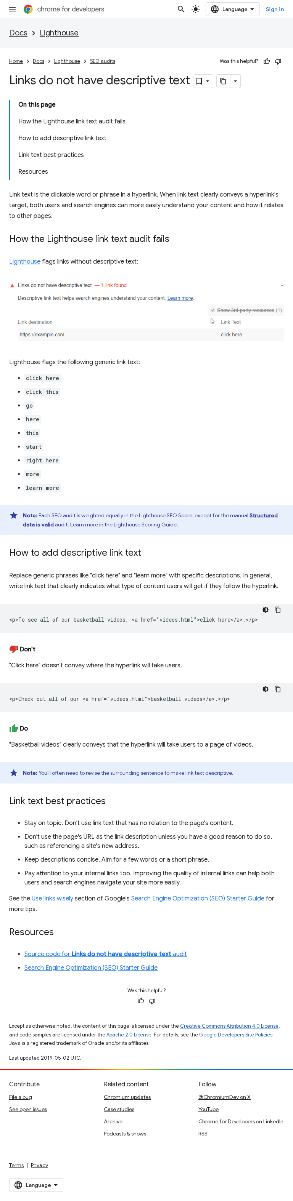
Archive (113, 1121)
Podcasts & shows (125, 1133)
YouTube (208, 1109)
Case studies (119, 1109)
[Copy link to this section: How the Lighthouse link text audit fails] (177, 239)
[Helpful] (266, 61)
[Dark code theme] (265, 610)
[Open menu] (12, 9)
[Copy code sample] (278, 610)
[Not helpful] (278, 61)
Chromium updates (127, 1097)
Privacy (39, 1165)
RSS (203, 1133)
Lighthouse (59, 33)
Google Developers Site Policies (235, 1034)
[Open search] (181, 9)
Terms (16, 1165)
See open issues (28, 1109)
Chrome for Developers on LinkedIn (240, 1121)
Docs (18, 33)
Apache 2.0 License (128, 1034)
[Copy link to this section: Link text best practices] (113, 801)
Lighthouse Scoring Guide (145, 524)
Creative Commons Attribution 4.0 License (229, 1026)
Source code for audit (105, 954)
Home (16, 61)
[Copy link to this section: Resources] (61, 932)
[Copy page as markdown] (223, 81)
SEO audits (102, 61)
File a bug (20, 1097)
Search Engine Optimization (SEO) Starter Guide (197, 898)
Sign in (275, 9)
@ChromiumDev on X (224, 1097)
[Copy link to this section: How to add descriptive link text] (148, 553)
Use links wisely (52, 898)
